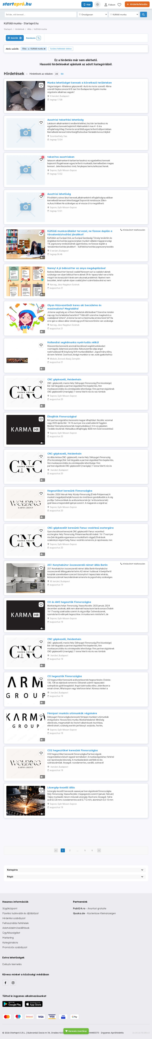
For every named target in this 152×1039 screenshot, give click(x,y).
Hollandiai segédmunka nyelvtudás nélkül (73, 342)
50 (62, 74)
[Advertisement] (76, 830)
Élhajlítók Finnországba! (62, 416)
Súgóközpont (9, 908)
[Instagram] (13, 982)
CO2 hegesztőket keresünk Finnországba (72, 750)
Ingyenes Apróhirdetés (112, 1032)
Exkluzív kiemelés (12, 964)
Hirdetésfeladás (138, 4)
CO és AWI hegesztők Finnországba (69, 602)
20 (56, 74)
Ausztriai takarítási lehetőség (65, 119)
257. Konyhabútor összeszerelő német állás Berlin (77, 564)
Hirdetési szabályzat (13, 918)
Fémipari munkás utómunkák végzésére (72, 713)
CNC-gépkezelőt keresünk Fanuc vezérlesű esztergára (80, 527)
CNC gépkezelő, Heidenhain (64, 379)
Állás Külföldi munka (32, 48)
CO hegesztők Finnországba (64, 676)
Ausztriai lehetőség (59, 193)
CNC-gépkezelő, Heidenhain (64, 453)
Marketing (8, 937)
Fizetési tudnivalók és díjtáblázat (20, 913)
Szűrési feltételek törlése (61, 49)
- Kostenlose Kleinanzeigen (94, 913)
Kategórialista (10, 942)
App (88, 4)
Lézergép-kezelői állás (61, 787)
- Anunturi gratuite (89, 908)
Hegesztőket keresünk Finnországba (69, 490)
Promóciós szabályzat (14, 947)
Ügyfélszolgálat (11, 932)
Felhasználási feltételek (15, 923)
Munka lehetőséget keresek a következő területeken (79, 82)
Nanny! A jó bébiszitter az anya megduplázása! (76, 268)
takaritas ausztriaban (60, 156)
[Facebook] (5, 982)
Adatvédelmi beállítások (15, 927)
